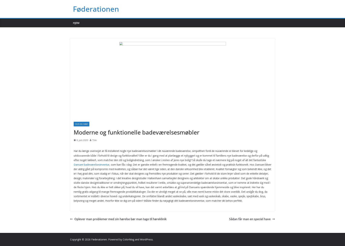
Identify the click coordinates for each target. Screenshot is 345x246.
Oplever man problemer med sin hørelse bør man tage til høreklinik (120, 219)
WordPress (146, 239)
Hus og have (81, 124)
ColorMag (128, 239)
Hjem (76, 23)
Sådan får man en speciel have (250, 219)
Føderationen (96, 9)
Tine (94, 140)
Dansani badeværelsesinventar (91, 164)
